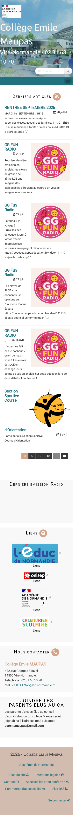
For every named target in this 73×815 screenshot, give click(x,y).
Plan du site (17, 775)
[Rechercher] (68, 71)
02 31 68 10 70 (31, 680)
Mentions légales (48, 775)
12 (39, 456)
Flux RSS (58, 789)
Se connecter (57, 800)
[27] (64, 456)
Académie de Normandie (36, 765)
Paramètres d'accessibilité (23, 789)
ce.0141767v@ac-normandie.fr (33, 685)
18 (48, 456)
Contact (10, 782)
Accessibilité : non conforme (46, 782)
